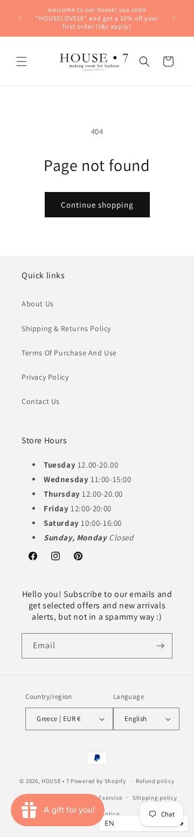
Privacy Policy (45, 377)
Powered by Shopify (98, 781)
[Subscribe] (160, 645)
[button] (21, 61)
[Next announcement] (174, 18)
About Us (38, 303)
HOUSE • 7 (55, 781)
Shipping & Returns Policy (66, 328)
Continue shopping (97, 205)
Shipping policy (155, 797)
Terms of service (99, 797)
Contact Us (41, 401)
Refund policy (155, 781)
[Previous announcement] (20, 18)
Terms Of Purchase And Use (69, 353)
